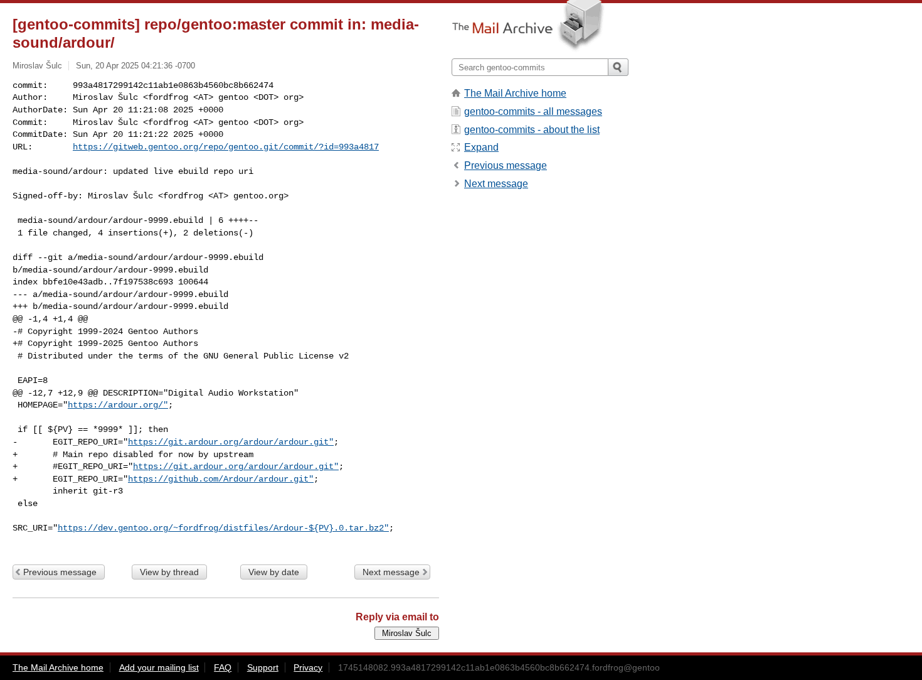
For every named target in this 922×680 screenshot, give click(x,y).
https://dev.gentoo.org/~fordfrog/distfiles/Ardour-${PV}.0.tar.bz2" (223, 528)
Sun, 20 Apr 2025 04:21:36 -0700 (135, 65)
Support (262, 667)
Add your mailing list (159, 667)
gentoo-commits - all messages (533, 111)
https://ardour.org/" (118, 405)
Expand (481, 147)
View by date (273, 572)
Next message (391, 572)
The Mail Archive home (515, 93)
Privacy (308, 667)
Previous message (60, 572)
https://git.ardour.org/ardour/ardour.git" (231, 442)
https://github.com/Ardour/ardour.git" (221, 479)
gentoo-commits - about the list (532, 129)
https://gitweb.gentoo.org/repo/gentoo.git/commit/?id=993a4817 (226, 147)
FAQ (222, 667)
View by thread (169, 572)
